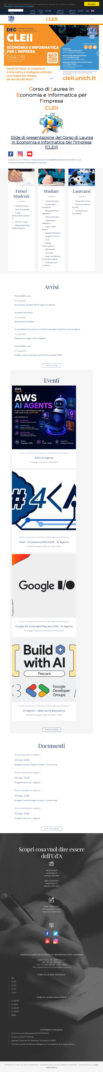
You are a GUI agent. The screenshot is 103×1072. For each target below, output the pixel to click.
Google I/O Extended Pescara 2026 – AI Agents (44, 626)
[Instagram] (55, 941)
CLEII (13, 992)
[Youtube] (29, 154)
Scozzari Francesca (23, 312)
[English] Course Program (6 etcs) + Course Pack (35, 800)
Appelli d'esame (53, 233)
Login (87, 11)
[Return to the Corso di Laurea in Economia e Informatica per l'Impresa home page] (51, 19)
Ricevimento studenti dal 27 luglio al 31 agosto (34, 305)
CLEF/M (15, 1011)
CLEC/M (15, 1008)
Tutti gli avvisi (51, 365)
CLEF (13, 989)
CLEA (13, 981)
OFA (47, 240)
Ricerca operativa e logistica (27, 754)
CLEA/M (15, 1000)
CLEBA (14, 1004)
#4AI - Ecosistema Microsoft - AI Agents (44, 542)
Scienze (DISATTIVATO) (22, 1037)
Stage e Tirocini (52, 236)
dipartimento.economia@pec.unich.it (54, 967)
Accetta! (92, 3)
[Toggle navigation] (92, 19)
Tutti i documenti (51, 829)
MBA (13, 1015)
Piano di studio (52, 217)
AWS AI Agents (44, 457)
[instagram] (20, 154)
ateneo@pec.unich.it (53, 909)
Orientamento (22, 206)
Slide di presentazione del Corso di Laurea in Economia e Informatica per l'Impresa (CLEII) (52, 142)
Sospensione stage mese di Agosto (30, 338)
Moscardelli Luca (22, 296)
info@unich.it (54, 906)
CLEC (13, 985)
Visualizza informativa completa (19, 6)
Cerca (12, 13)
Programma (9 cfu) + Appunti (27, 782)
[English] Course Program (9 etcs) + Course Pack (35, 765)
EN (92, 10)
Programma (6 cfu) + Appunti (27, 818)
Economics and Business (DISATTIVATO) (30, 1033)
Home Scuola (32, 12)
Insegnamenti (52, 201)
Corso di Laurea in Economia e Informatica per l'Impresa (44, 453)
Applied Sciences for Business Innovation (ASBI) (33, 1040)
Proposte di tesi (82, 201)
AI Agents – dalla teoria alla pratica (44, 710)
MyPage (48, 11)
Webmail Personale (60, 12)
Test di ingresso (22, 209)
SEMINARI (50, 249)
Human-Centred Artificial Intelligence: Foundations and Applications (42, 1044)
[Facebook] (47, 933)
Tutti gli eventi (51, 730)
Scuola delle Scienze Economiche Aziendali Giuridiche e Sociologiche (47, 329)
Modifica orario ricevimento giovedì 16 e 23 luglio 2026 (38, 355)
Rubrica (80, 11)
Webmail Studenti (72, 12)
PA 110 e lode (21, 222)
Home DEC (41, 12)
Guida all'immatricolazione (21, 216)
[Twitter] (55, 933)
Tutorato (49, 253)
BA (12, 978)
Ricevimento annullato (24, 322)
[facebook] (10, 154)
